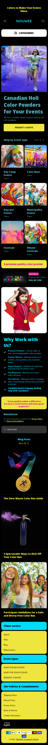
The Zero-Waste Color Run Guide (23, 498)
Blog (6, 644)
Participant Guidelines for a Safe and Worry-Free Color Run (24, 614)
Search (6, 634)
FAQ (6, 639)
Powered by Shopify (31, 739)
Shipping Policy (10, 695)
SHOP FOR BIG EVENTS (14, 667)
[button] (43, 21)
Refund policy (9, 649)
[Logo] (24, 21)
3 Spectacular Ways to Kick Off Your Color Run (22, 555)
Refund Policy (9, 700)
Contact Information (12, 715)
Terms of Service (10, 710)
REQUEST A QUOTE (12, 677)
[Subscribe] (43, 429)
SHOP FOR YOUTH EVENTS (15, 672)
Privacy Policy (9, 705)
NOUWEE (20, 739)
